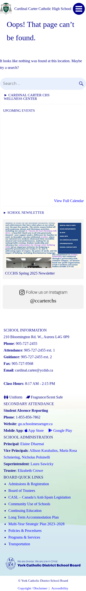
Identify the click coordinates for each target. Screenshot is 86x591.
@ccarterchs (43, 301)
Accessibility (59, 588)
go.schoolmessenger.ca (35, 424)
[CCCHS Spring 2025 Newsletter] (43, 246)
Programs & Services (24, 537)
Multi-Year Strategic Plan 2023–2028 (36, 524)
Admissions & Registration (28, 484)
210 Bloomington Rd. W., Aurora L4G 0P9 (36, 337)
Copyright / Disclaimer (32, 588)
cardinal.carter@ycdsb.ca (34, 370)
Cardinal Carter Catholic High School (42, 9)
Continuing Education (25, 511)
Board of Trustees (21, 491)
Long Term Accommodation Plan (33, 517)
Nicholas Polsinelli (36, 457)
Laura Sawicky (42, 464)
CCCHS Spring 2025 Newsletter (30, 273)
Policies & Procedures (25, 531)
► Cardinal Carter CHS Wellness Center (26, 97)
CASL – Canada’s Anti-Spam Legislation (39, 497)
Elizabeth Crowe (30, 471)
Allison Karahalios (43, 450)
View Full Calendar (69, 201)
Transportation (19, 544)
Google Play (62, 430)
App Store (35, 430)
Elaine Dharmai (32, 444)
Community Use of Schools (29, 504)
